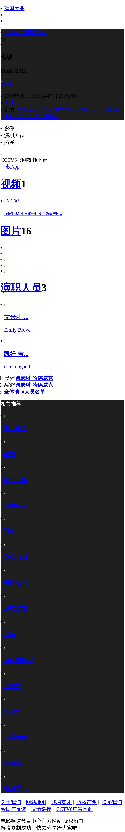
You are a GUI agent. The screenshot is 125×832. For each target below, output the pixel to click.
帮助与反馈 (13, 809)
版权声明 (86, 802)
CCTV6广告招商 (74, 809)
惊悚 (9, 103)
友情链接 (41, 809)
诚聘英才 (61, 802)
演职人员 (21, 287)
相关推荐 (11, 404)
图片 (11, 230)
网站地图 (36, 802)
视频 (11, 183)
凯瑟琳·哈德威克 (34, 378)
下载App (10, 167)
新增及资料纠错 (27, 32)
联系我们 (112, 802)
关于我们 (11, 802)
